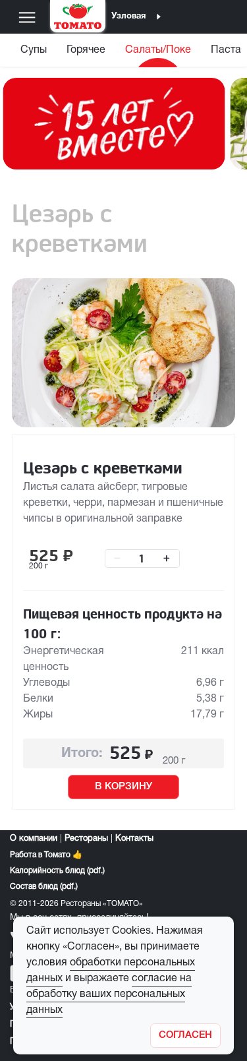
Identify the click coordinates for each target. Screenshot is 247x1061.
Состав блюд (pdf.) (44, 886)
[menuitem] (34, 53)
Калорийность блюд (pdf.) (57, 870)
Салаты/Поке (158, 50)
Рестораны (86, 839)
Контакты (134, 839)
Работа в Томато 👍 (46, 855)
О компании (33, 839)
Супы (33, 50)
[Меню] (27, 17)
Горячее (86, 50)
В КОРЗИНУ (123, 786)
